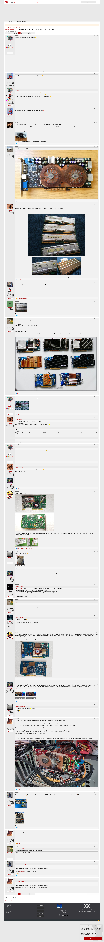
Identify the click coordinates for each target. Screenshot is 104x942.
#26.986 (97, 491)
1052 (28, 33)
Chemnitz (12, 629)
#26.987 (97, 551)
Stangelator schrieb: (19, 586)
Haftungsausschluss (10, 906)
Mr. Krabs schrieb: (19, 90)
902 (24, 33)
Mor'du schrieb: (19, 617)
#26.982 (97, 417)
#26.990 (97, 599)
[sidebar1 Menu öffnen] (98, 2)
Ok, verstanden (93, 938)
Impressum (8, 904)
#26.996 (97, 792)
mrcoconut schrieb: (19, 848)
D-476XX (12, 803)
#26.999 (97, 861)
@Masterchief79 (18, 573)
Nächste (31, 33)
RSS (40, 916)
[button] (36, 2)
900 (19, 33)
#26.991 (97, 615)
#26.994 (97, 704)
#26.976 (97, 146)
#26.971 (97, 35)
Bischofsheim (12, 296)
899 (17, 33)
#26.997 (97, 830)
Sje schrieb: (18, 602)
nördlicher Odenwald (10, 134)
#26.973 (97, 87)
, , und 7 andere (26, 279)
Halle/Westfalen (11, 594)
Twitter (40, 910)
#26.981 (97, 396)
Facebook (41, 905)
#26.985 (97, 478)
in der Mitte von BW (10, 729)
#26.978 (97, 282)
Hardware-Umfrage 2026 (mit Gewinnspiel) (27, 25)
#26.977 (97, 204)
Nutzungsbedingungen (81, 920)
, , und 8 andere (24, 548)
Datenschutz (8, 905)
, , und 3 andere (24, 679)
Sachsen (12, 488)
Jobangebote (8, 911)
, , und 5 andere (25, 143)
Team (7, 910)
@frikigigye (17, 480)
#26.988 (97, 571)
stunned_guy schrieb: (20, 706)
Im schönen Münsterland (10, 85)
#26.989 (97, 584)
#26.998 (97, 846)
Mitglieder (18, 21)
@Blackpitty (37, 809)
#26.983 (97, 444)
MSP (13, 157)
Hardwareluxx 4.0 (8, 920)
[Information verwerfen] (97, 25)
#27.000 (97, 878)
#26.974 (97, 108)
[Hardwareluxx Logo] (11, 2)
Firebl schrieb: (18, 419)
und (23, 298)
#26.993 (97, 682)
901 (21, 33)
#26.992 (97, 632)
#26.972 (97, 73)
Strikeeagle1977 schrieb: (20, 864)
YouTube (41, 908)
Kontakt (7, 909)
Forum (6, 21)
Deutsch (15, 920)
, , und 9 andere (24, 789)
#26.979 (97, 301)
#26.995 (97, 718)
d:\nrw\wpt (12, 329)
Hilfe (92, 920)
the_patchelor (8, 31)
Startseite (96, 920)
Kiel (13, 214)
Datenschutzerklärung (85, 935)
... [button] (12, 33)
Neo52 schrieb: (18, 438)
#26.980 (97, 318)
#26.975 (97, 122)
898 (14, 33)
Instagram (41, 913)
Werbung (8, 912)
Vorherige (8, 33)
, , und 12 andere (27, 201)
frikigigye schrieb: (19, 447)
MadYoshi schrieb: (19, 427)
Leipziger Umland (11, 51)
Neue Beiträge (11, 21)
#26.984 (97, 464)
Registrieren (24, 21)
